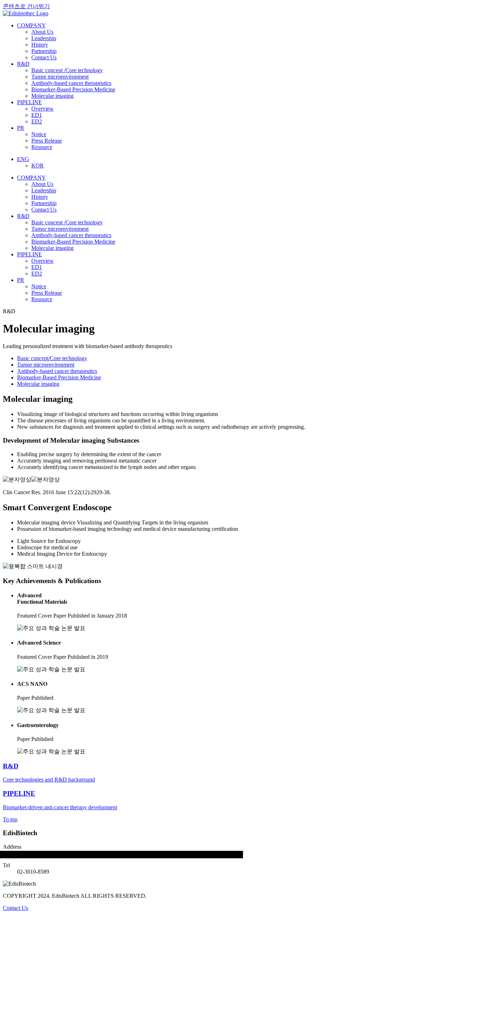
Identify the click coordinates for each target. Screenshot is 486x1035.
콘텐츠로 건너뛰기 (26, 6)
